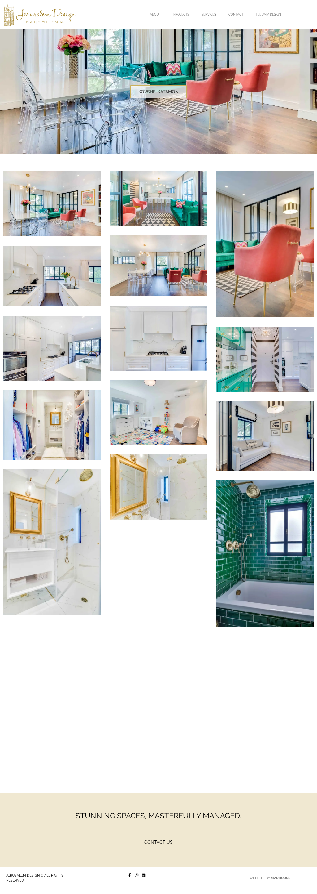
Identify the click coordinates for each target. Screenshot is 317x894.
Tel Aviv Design (268, 14)
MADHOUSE (280, 878)
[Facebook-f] (130, 875)
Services (209, 14)
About (155, 14)
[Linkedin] (144, 875)
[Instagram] (137, 875)
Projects (181, 14)
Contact (235, 14)
